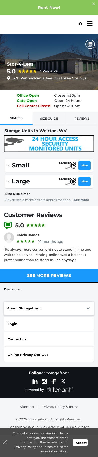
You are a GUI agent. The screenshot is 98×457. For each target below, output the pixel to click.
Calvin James (28, 235)
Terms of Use (53, 447)
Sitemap (27, 407)
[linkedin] (35, 381)
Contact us (17, 339)
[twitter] (63, 381)
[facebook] (53, 381)
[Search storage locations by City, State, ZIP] (79, 24)
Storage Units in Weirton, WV (35, 130)
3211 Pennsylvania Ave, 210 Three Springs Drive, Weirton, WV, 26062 (51, 78)
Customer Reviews (33, 215)
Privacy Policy (25, 447)
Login (12, 324)
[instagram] (44, 381)
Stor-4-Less (20, 64)
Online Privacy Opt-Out (28, 355)
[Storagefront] (29, 26)
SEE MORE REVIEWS (49, 275)
